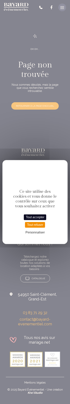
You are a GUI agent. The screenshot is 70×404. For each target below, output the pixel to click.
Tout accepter (35, 217)
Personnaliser (35, 232)
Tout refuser (35, 224)
